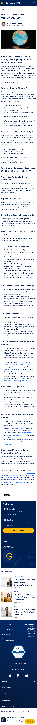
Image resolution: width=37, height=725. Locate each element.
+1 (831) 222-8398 (6, 635)
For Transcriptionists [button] (9, 706)
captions (19, 428)
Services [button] (4, 681)
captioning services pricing (15, 435)
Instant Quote (18, 530)
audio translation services (20, 280)
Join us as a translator (18, 669)
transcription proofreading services (15, 381)
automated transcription (12, 369)
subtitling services (10, 477)
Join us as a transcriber (18, 663)
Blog (2, 9)
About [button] (4, 694)
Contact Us (9, 629)
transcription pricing (28, 433)
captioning (31, 475)
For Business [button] (6, 700)
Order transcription (7, 482)
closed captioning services (21, 364)
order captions (20, 482)
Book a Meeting (9, 640)
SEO (9, 9)
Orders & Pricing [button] (7, 688)
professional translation (17, 475)
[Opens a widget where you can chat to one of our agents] (30, 721)
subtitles (10, 428)
